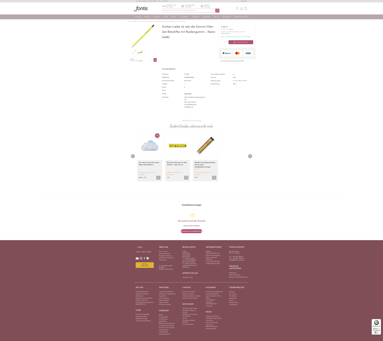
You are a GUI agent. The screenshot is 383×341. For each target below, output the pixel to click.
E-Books (156, 17)
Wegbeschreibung (165, 255)
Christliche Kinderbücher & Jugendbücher (145, 303)
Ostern (231, 300)
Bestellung (232, 272)
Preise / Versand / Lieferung (211, 258)
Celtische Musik (211, 328)
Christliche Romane (142, 291)
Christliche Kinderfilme (143, 321)
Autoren (232, 291)
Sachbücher (140, 296)
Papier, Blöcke (163, 302)
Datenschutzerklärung (213, 255)
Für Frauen (232, 294)
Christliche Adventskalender (211, 303)
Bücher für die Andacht (167, 327)
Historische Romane (142, 294)
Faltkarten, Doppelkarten (167, 294)
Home (129, 21)
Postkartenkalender (212, 294)
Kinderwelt (232, 298)
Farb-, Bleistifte (164, 298)
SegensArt (162, 296)
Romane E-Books (188, 294)
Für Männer (233, 296)
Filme (166, 17)
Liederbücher (163, 332)
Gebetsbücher (164, 330)
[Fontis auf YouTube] (137, 258)
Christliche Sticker (165, 304)
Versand (141, 60)
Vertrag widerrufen (145, 265)
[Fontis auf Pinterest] (147, 258)
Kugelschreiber (164, 300)
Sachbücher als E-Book (190, 298)
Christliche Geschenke (189, 308)
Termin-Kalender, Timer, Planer (214, 296)
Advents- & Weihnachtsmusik (211, 325)
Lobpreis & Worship (212, 316)
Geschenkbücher (188, 324)
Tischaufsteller (210, 300)
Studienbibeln (163, 317)
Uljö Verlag (187, 93)
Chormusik (209, 320)
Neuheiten (227, 17)
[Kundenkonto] (242, 8)
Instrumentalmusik (212, 322)
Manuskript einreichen (166, 258)
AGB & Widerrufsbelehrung (212, 252)
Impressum (162, 260)
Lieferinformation (234, 275)
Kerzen (184, 318)
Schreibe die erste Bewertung (191, 231)
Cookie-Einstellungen (213, 261)
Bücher (138, 17)
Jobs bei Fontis (187, 277)
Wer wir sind (163, 251)
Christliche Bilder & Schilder (188, 321)
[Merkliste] (237, 8)
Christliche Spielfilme (143, 314)
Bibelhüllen (162, 321)
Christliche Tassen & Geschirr (189, 311)
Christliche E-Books (188, 291)
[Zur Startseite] (140, 248)
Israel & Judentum (142, 300)
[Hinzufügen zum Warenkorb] (158, 178)
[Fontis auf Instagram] (141, 258)
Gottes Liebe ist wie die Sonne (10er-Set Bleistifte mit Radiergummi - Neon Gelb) (162, 21)
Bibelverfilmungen (142, 318)
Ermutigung (233, 304)
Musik (173, 17)
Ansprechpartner (164, 253)
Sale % (216, 17)
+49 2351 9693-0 (152, 1)
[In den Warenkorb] (155, 60)
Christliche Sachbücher (166, 325)
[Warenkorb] (246, 8)
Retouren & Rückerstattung (238, 277)
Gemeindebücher (165, 334)
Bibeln (147, 17)
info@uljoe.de (188, 107)
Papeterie (195, 17)
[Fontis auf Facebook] (144, 258)
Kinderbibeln (163, 319)
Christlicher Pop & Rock (213, 318)
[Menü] (380, 320)
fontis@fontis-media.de (236, 260)
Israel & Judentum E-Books (191, 296)
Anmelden (244, 1)
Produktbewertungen (213, 263)
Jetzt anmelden (225, 33)
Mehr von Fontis (241, 17)
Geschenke (184, 17)
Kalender (206, 17)
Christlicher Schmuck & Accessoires (190, 315)
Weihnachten (233, 302)
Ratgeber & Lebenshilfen (144, 298)
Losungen (209, 306)
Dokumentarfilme (141, 316)
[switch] (376, 332)
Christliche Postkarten (166, 291)
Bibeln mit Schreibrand (166, 323)
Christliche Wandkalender (214, 291)
